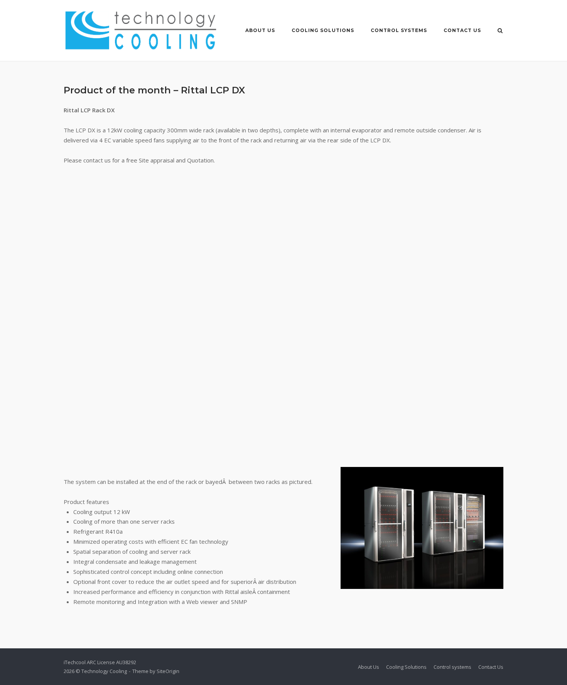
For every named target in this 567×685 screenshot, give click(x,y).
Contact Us (462, 30)
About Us (260, 30)
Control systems (399, 30)
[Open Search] (500, 31)
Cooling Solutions (323, 30)
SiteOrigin (168, 671)
